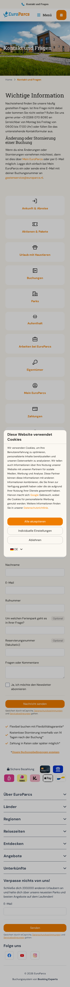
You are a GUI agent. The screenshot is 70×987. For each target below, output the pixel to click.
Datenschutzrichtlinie (36, 507)
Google (34, 495)
